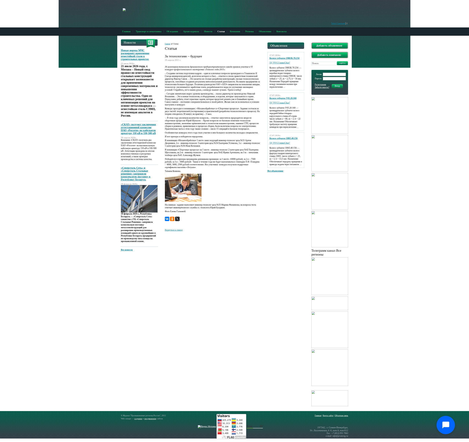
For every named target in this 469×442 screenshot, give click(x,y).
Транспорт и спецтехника (148, 31)
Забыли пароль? (322, 87)
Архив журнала (191, 31)
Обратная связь (341, 415)
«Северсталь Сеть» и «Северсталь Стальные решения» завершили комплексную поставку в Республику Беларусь (135, 174)
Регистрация (320, 84)
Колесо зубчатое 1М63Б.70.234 (284, 58)
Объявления (265, 31)
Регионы (249, 31)
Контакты (281, 31)
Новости (208, 31)
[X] (177, 219)
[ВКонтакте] (167, 219)
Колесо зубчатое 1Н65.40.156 (283, 138)
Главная (126, 31)
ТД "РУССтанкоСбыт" (279, 62)
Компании (235, 31)
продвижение (150, 418)
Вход (337, 86)
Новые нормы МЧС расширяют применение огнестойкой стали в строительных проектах (135, 55)
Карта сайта (328, 415)
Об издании (172, 31)
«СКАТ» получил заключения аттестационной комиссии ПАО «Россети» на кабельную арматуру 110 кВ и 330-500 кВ (138, 129)
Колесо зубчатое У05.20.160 (282, 98)
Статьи (221, 31)
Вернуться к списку (174, 230)
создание (138, 418)
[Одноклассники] (172, 219)
